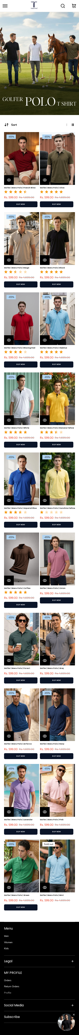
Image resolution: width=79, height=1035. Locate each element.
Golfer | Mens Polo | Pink (51, 819)
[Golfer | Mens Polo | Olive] (57, 158)
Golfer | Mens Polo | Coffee (17, 588)
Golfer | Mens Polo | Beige (16, 268)
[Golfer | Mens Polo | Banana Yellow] (57, 398)
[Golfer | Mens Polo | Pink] (57, 790)
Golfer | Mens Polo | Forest (17, 668)
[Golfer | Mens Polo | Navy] (57, 714)
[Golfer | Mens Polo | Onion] (57, 559)
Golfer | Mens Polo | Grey (52, 668)
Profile (7, 992)
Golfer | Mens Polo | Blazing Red (19, 348)
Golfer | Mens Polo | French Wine (19, 188)
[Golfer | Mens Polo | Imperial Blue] (21, 478)
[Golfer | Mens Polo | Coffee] (21, 559)
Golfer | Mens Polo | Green (16, 895)
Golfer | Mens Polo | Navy (52, 744)
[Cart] (74, 6)
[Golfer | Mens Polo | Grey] (57, 639)
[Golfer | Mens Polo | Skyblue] (57, 318)
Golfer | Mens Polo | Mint (52, 895)
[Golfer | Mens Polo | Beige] (21, 238)
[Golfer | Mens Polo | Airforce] (21, 714)
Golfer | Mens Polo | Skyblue (53, 348)
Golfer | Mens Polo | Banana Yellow (57, 428)
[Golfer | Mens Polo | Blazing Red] (21, 318)
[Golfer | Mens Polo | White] (21, 398)
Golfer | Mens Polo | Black (52, 268)
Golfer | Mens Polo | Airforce (18, 744)
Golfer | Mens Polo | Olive (52, 188)
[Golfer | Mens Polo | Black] (57, 238)
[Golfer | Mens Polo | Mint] (57, 866)
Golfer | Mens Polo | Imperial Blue (20, 508)
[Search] (63, 6)
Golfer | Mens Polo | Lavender (18, 819)
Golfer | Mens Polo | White (16, 428)
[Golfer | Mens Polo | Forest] (21, 639)
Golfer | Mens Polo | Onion (52, 588)
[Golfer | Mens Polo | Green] (21, 866)
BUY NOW (20, 204)
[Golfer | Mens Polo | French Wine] (21, 158)
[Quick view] (9, 180)
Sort (14, 125)
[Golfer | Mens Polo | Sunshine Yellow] (57, 478)
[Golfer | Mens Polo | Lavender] (21, 790)
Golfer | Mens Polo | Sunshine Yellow (57, 508)
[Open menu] (5, 6)
